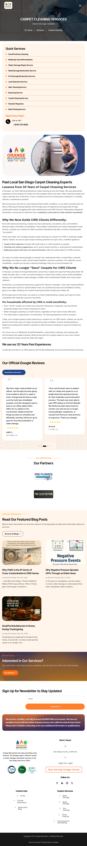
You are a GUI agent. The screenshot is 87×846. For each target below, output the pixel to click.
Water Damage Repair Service (20, 65)
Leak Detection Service (17, 82)
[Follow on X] (72, 783)
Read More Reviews (13, 372)
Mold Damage (66, 796)
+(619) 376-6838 (20, 124)
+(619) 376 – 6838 (65, 763)
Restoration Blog (23, 808)
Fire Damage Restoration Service (21, 76)
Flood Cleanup (65, 815)
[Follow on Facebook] (57, 783)
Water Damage (66, 803)
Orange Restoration (22, 801)
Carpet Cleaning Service (18, 98)
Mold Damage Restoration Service (22, 71)
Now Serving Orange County (63, 769)
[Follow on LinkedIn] (62, 783)
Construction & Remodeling (63, 822)
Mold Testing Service (16, 109)
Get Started (9, 673)
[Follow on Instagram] (67, 783)
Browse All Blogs (12, 534)
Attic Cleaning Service (17, 87)
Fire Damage (66, 809)
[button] (39, 446)
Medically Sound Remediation (20, 59)
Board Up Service (15, 93)
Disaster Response (16, 104)
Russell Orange (10, 577)
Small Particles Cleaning (18, 54)
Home (22, 796)
